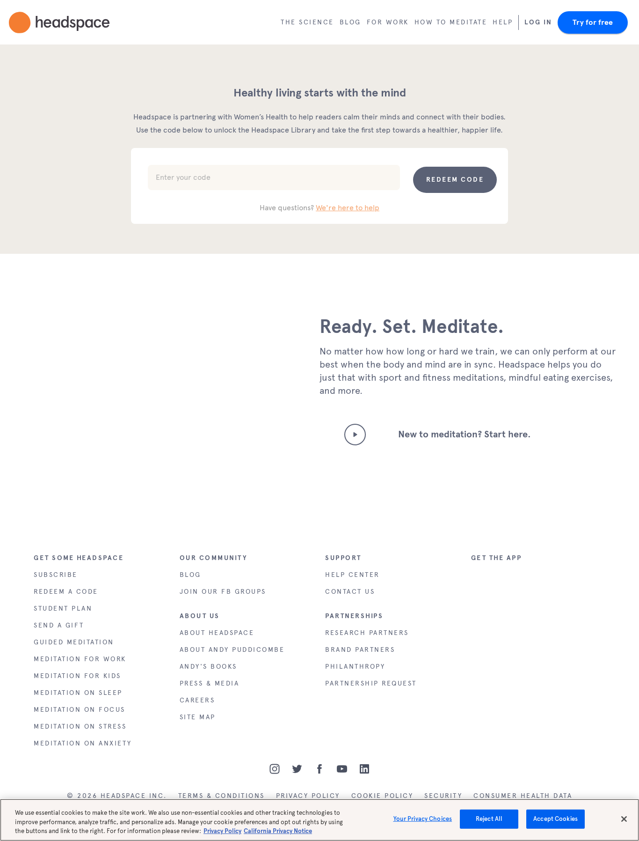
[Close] (624, 819)
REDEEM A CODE (66, 592)
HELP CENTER (352, 575)
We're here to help (347, 207)
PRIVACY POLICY (308, 796)
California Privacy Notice (278, 831)
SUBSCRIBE (56, 575)
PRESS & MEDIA (210, 683)
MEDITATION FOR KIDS (77, 676)
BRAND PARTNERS (360, 650)
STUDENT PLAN (63, 608)
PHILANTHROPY (355, 667)
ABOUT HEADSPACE (217, 633)
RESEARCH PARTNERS (367, 633)
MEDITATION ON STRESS (80, 726)
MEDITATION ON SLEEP (78, 693)
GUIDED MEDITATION (74, 642)
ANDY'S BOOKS (208, 667)
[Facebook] (319, 769)
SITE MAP (198, 717)
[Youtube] (342, 769)
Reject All (489, 819)
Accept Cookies (555, 819)
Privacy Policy (222, 831)
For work (388, 22)
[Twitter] (297, 769)
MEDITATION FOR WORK (80, 659)
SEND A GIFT (59, 625)
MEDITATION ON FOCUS (79, 710)
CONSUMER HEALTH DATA (522, 796)
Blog (350, 22)
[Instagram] (274, 769)
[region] (319, 820)
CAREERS (197, 700)
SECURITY (443, 796)
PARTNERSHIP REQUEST (371, 683)
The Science (307, 22)
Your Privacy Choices (422, 819)
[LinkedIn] (364, 769)
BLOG (190, 575)
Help (503, 22)
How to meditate (450, 22)
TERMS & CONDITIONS (221, 796)
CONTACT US (350, 592)
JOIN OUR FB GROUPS (223, 592)
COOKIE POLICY (382, 796)
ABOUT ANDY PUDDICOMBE (232, 650)
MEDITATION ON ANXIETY (83, 743)
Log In (538, 22)
